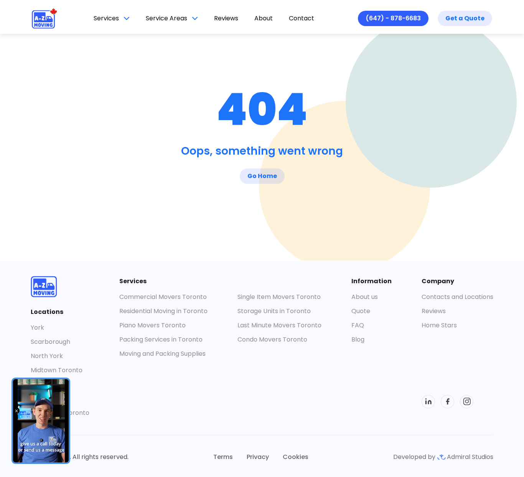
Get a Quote (464, 18)
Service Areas (166, 18)
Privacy (258, 456)
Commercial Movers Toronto (163, 296)
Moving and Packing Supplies (162, 353)
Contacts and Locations (457, 296)
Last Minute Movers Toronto (279, 325)
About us (364, 296)
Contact (301, 18)
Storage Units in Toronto (274, 311)
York (37, 327)
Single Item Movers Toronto (279, 296)
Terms (223, 456)
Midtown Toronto (56, 370)
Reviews (226, 18)
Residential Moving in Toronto (163, 311)
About (263, 18)
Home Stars (439, 325)
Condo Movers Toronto (272, 339)
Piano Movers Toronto (152, 325)
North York (47, 356)
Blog (357, 339)
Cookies (295, 456)
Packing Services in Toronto (161, 339)
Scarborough (50, 341)
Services (106, 18)
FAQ (357, 325)
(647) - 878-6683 (393, 18)
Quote (360, 311)
